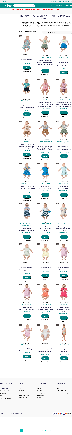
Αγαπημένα (40, 395)
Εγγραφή (40, 390)
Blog (1, 395)
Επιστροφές (22, 390)
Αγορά (27, 67)
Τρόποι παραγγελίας (24, 395)
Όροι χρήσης (59, 388)
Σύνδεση (39, 388)
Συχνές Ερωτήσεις (23, 400)
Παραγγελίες (41, 393)
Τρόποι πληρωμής (23, 397)
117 (42, 430)
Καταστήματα (53, 1)
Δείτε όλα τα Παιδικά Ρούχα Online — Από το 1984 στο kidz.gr (36, 421)
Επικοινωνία (3, 393)
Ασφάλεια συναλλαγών (62, 393)
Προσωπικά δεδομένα (61, 390)
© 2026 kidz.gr (3, 413)
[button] (14, 5)
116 (37, 430)
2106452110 (61, 1)
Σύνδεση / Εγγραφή (56, 5)
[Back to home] (6, 5)
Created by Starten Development (29, 413)
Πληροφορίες (68, 1)
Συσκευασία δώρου (24, 393)
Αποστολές (21, 388)
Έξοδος (39, 397)
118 (46, 430)
